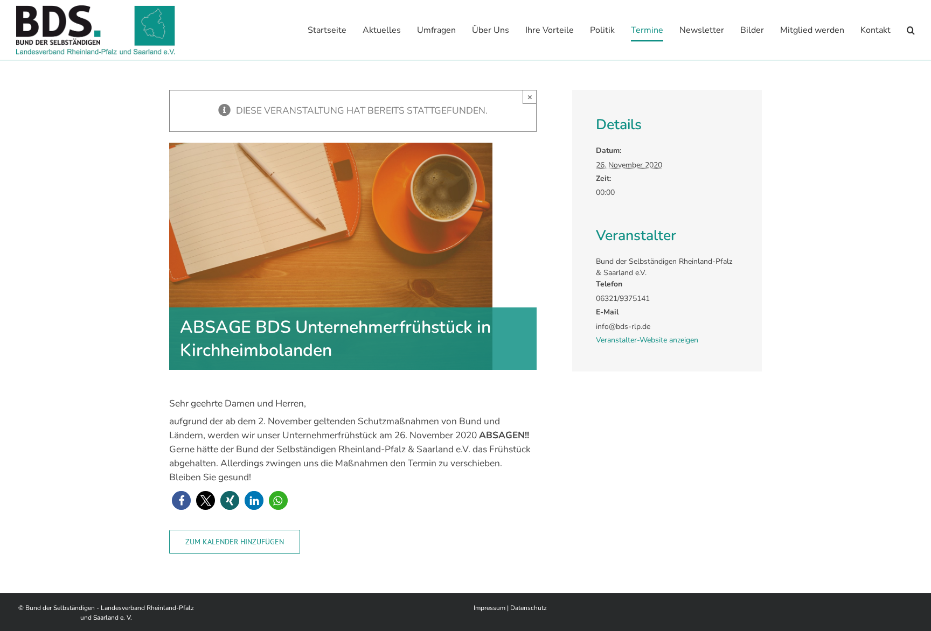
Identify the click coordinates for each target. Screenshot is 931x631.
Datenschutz (528, 608)
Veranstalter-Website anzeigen (647, 340)
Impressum (489, 608)
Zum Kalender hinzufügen (234, 541)
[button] (911, 30)
